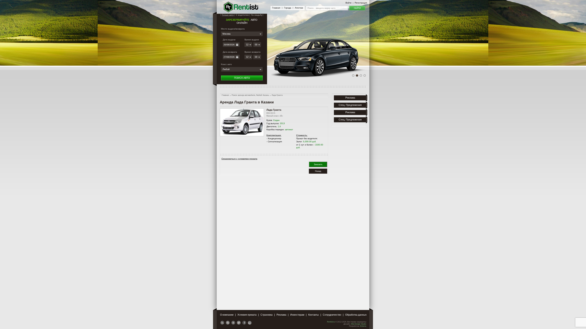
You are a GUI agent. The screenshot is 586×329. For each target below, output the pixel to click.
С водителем (242, 15)
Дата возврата (230, 52)
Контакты (313, 314)
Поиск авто (242, 78)
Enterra (363, 326)
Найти (357, 8)
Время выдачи (251, 39)
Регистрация (361, 3)
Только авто (228, 15)
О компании (226, 314)
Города (287, 8)
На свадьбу (256, 15)
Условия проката (247, 314)
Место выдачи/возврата (233, 29)
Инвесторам (297, 314)
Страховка (266, 314)
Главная (276, 8)
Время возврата (252, 52)
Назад (318, 171)
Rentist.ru (331, 322)
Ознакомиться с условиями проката (239, 158)
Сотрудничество (332, 314)
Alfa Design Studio (358, 324)
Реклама (281, 314)
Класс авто (226, 64)
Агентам (299, 8)
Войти (348, 3)
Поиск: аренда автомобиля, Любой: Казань (250, 95)
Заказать (318, 164)
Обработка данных (356, 314)
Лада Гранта (277, 95)
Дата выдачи (229, 39)
